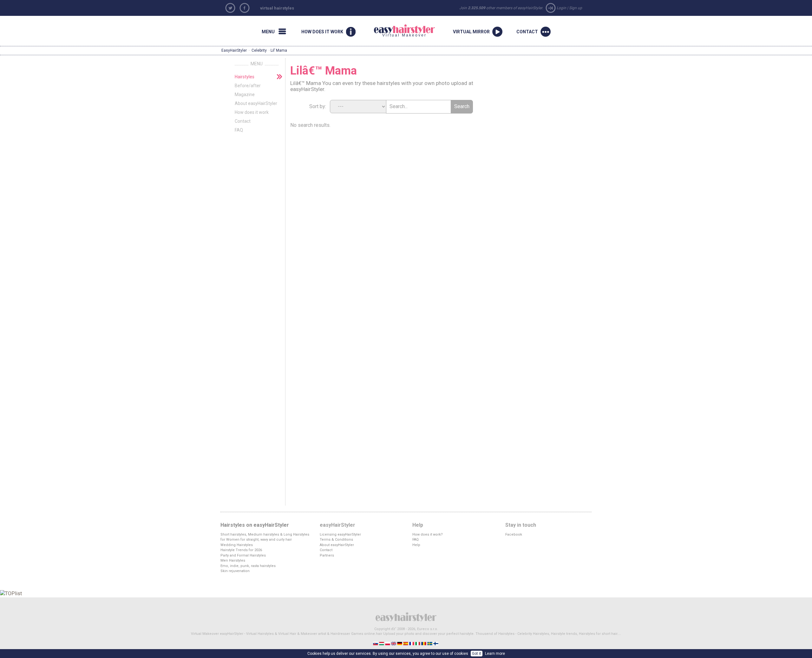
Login (561, 8)
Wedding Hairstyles (236, 545)
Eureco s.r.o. (427, 629)
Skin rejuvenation (235, 571)
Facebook (513, 534)
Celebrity (259, 50)
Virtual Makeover (400, 28)
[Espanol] (406, 643)
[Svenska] (430, 643)
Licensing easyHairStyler (340, 534)
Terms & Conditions (336, 539)
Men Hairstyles (232, 560)
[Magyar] (382, 643)
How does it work (252, 112)
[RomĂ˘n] (424, 643)
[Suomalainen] (436, 643)
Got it (476, 653)
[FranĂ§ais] (412, 643)
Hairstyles (244, 76)
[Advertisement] (548, 101)
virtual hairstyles (277, 8)
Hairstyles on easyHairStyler (254, 525)
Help (416, 545)
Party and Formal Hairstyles (243, 555)
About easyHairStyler (256, 103)
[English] (394, 643)
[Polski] (388, 643)
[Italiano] (418, 643)
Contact (243, 121)
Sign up (575, 8)
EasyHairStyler (234, 50)
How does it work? (427, 534)
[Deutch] (400, 643)
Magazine (245, 94)
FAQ (239, 130)
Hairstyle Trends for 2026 (241, 550)
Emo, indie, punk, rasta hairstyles (248, 566)
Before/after (248, 85)
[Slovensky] (376, 643)
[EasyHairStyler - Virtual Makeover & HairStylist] (406, 615)
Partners (327, 555)
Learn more (495, 653)
